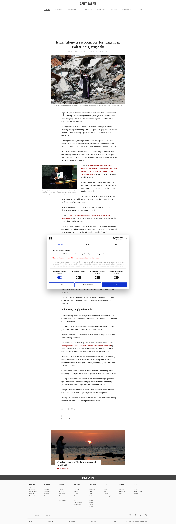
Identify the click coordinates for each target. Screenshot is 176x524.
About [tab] (115, 244)
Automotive (77, 487)
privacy (50, 521)
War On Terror (86, 9)
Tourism (76, 496)
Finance (76, 493)
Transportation (78, 502)
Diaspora (46, 496)
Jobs (30, 521)
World (61, 485)
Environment (92, 489)
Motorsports (122, 491)
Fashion (91, 496)
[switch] (78, 277)
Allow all (114, 285)
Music (105, 489)
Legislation (72, 9)
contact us (94, 521)
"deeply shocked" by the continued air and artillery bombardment (86, 345)
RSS (115, 521)
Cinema (106, 487)
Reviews (106, 498)
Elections (113, 9)
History (91, 502)
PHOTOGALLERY (64, 468)
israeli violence (65, 418)
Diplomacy (59, 9)
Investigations (47, 491)
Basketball (121, 489)
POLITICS (32, 485)
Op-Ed (135, 489)
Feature (91, 504)
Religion (91, 500)
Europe (61, 489)
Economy (76, 489)
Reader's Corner (138, 491)
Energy (76, 491)
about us (72, 521)
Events (105, 491)
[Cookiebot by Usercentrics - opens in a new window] (115, 238)
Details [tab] (88, 244)
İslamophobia (62, 500)
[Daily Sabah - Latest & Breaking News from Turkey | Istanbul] (88, 3)
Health (90, 487)
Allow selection (88, 285)
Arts (105, 485)
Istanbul (46, 487)
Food (90, 493)
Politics (47, 9)
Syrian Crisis (62, 498)
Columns (136, 487)
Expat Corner (92, 507)
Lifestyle (92, 485)
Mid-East (61, 487)
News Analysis (127, 9)
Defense (76, 500)
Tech (75, 498)
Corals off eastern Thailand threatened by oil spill (76, 464)
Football (121, 487)
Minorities (46, 493)
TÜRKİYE (47, 485)
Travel (90, 491)
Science (91, 498)
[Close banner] (126, 238)
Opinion (137, 485)
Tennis (120, 493)
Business (77, 485)
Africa (60, 496)
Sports (121, 485)
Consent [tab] (60, 244)
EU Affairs (101, 9)
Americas (61, 491)
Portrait (106, 493)
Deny (61, 285)
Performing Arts (108, 496)
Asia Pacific (62, 493)
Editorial (136, 493)
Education (46, 489)
